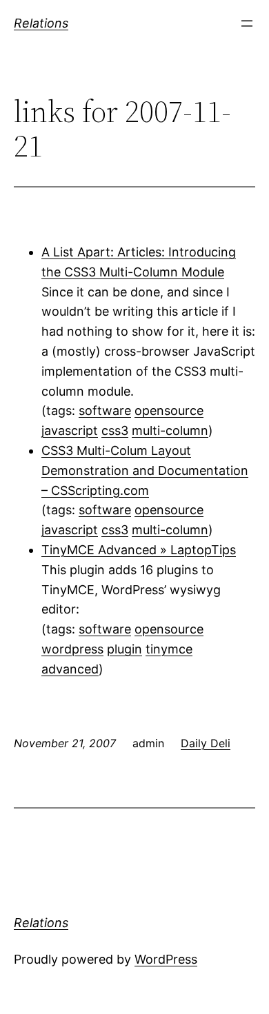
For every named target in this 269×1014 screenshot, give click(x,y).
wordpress (72, 649)
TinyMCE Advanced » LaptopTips (138, 550)
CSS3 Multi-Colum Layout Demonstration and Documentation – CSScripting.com (144, 470)
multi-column (170, 430)
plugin (124, 649)
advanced (70, 669)
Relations (41, 23)
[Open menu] (247, 23)
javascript (69, 430)
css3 (114, 430)
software (105, 410)
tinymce (169, 649)
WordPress (165, 959)
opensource (168, 410)
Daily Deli (205, 743)
